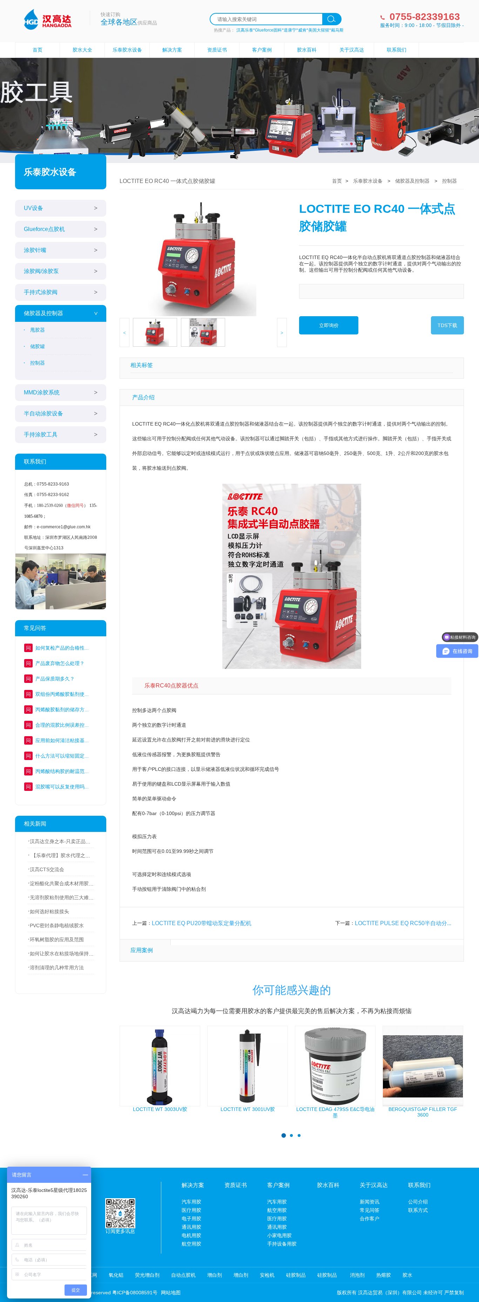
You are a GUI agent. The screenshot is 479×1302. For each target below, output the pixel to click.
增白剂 (214, 1275)
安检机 (267, 1275)
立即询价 (329, 325)
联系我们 (396, 50)
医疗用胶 (191, 1210)
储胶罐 (37, 346)
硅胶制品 (296, 1275)
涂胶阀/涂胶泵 (41, 271)
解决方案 (172, 50)
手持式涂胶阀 (41, 292)
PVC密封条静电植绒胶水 (57, 925)
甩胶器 (37, 330)
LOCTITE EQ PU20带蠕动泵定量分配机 (201, 923)
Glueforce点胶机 (44, 229)
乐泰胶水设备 (127, 50)
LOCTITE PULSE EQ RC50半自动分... (403, 923)
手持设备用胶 (282, 1244)
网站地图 (171, 1292)
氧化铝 (116, 1275)
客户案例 (262, 50)
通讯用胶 (191, 1227)
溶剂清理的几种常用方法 (57, 967)
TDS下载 (447, 325)
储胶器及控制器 (43, 313)
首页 (37, 50)
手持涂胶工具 (41, 435)
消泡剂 (357, 1275)
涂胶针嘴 (35, 250)
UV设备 (33, 208)
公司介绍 (418, 1202)
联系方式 (418, 1210)
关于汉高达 (351, 50)
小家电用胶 (279, 1235)
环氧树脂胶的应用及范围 (57, 939)
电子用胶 (191, 1218)
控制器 (37, 363)
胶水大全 (82, 50)
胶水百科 (307, 50)
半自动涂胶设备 (43, 413)
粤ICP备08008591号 (134, 1292)
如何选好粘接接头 (49, 911)
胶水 (407, 1275)
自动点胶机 (183, 1275)
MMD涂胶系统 (42, 392)
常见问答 (369, 1210)
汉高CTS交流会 (47, 869)
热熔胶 (383, 1275)
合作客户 (369, 1218)
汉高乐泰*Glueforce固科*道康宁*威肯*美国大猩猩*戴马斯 (290, 30)
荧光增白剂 (147, 1275)
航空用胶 (191, 1244)
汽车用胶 (191, 1202)
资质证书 (217, 50)
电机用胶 (191, 1235)
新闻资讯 (369, 1202)
